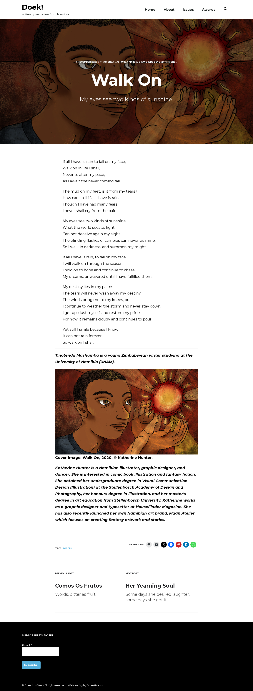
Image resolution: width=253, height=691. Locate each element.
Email (27, 645)
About (169, 10)
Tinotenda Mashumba (114, 62)
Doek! (32, 7)
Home (150, 10)
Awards (208, 10)
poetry (67, 548)
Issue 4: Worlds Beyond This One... (155, 62)
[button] (225, 10)
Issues (188, 10)
